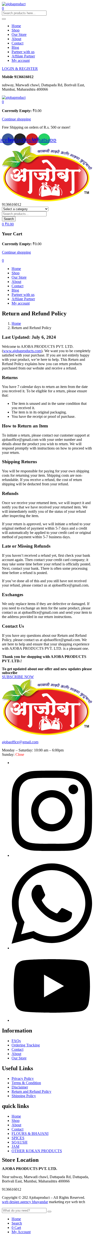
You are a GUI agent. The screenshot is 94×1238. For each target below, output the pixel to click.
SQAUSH (19, 1142)
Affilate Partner (23, 56)
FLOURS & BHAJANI (30, 1134)
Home (16, 26)
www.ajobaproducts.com (22, 351)
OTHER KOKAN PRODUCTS (37, 1151)
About (16, 39)
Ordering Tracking (26, 1045)
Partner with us (23, 52)
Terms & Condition (26, 1083)
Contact (17, 43)
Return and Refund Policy (31, 1091)
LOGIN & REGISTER (20, 69)
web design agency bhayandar (25, 1202)
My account (21, 60)
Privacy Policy (23, 1078)
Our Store (19, 34)
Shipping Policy (24, 1096)
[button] (3, 102)
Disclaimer (20, 1087)
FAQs (16, 1041)
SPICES (18, 1138)
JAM (15, 1146)
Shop (16, 30)
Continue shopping (16, 119)
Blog (15, 47)
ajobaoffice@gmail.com (20, 742)
